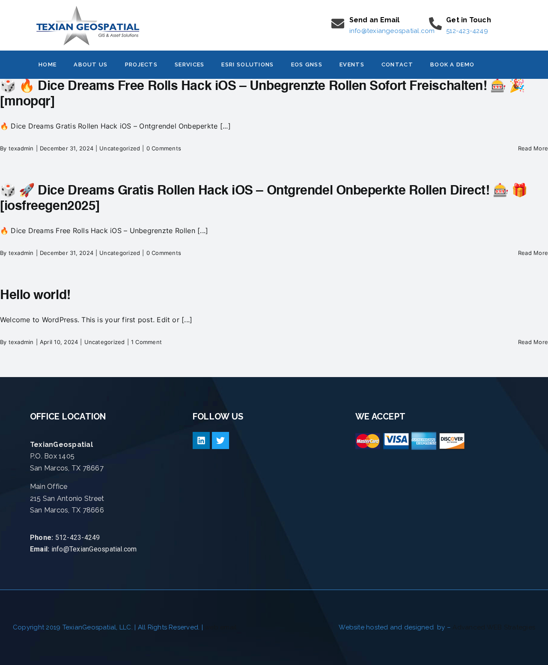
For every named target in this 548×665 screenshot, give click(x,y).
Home (48, 64)
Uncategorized (119, 148)
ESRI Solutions (247, 64)
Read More (533, 148)
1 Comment (146, 341)
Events (352, 64)
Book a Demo (452, 64)
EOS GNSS (306, 64)
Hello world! (35, 295)
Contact (397, 64)
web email (221, 627)
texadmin (21, 148)
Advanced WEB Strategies (494, 627)
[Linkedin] (201, 440)
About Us (90, 64)
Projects (141, 64)
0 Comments (163, 148)
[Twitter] (220, 440)
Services (189, 64)
